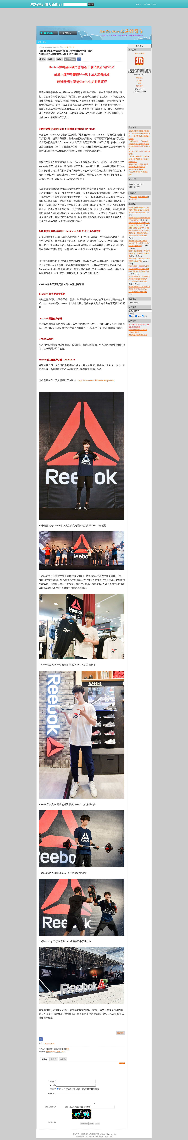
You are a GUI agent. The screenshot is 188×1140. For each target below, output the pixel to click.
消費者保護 (84, 1134)
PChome (147, 4)
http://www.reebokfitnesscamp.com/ (96, 380)
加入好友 (139, 86)
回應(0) (44, 1059)
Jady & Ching (49, 1043)
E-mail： (53, 1085)
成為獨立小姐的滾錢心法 (138, 335)
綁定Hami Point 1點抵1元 (138, 330)
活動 (44, 42)
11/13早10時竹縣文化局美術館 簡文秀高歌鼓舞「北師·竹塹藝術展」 (139, 159)
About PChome (106, 1134)
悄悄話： (53, 1089)
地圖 (139, 83)
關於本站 (139, 78)
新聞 (137, 4)
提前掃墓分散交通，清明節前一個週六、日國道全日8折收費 (139, 253)
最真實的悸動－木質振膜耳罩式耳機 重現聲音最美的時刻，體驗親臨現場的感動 (139, 279)
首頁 (39, 42)
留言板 (139, 80)
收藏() (63, 1059)
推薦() (53, 1059)
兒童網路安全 (94, 1134)
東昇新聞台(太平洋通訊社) (53, 29)
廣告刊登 (76, 1134)
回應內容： (52, 1093)
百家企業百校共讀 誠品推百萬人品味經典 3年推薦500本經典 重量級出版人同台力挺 (139, 268)
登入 (154, 4)
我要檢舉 (120, 1033)
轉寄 (67, 1049)
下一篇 (72, 47)
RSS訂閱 (133, 197)
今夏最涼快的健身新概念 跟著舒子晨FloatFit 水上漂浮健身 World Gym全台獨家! (139, 210)
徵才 (115, 1134)
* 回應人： (52, 1081)
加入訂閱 (133, 199)
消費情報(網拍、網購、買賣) (55, 1051)
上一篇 (66, 47)
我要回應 (122, 1063)
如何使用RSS (143, 197)
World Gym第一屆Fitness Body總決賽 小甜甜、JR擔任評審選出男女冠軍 (139, 243)
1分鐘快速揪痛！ (135, 332)
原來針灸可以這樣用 (136, 169)
